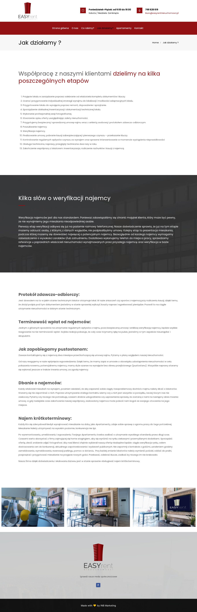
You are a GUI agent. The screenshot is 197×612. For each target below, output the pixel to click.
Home (155, 42)
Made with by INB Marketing (98, 605)
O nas (75, 28)
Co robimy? (87, 28)
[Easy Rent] (27, 10)
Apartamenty (124, 28)
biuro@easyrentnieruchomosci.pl (162, 13)
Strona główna (60, 28)
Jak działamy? (105, 28)
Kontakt (138, 28)
